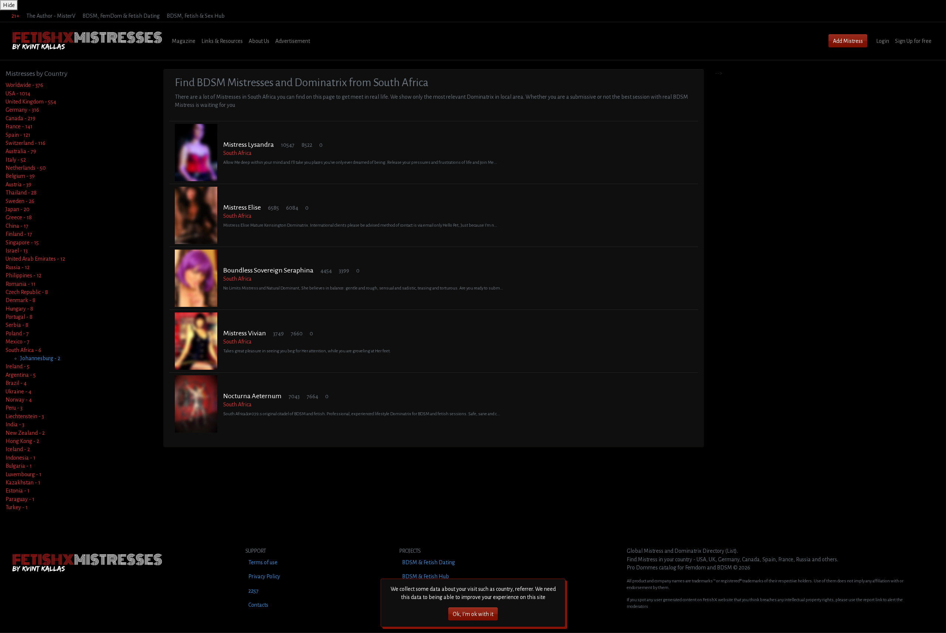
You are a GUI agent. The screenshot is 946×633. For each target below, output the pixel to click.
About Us (259, 41)
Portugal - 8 (19, 317)
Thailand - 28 (21, 193)
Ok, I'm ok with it (473, 614)
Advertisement (292, 41)
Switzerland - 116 (25, 143)
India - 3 (15, 424)
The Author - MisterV (50, 16)
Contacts (258, 605)
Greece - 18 (19, 217)
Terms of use (263, 562)
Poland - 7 (17, 333)
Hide (9, 5)
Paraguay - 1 (20, 499)
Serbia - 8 (17, 325)
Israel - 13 (17, 251)
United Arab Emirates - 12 (35, 259)
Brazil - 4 (16, 383)
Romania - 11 (20, 284)
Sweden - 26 (20, 201)
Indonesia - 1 (20, 458)
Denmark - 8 (20, 300)
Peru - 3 (14, 408)
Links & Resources (222, 41)
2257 (253, 591)
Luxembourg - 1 (23, 474)
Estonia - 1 (18, 491)
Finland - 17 (19, 234)
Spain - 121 (18, 135)
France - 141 (19, 126)
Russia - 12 (18, 267)
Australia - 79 (21, 151)
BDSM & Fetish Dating (428, 562)
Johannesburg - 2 (40, 358)
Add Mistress (848, 41)
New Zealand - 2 (25, 433)
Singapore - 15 (22, 243)
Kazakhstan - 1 (23, 482)
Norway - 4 (19, 400)
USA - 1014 (18, 94)
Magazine (183, 41)
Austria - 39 (18, 184)
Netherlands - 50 (26, 168)
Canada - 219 (20, 118)
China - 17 (17, 226)
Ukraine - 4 (18, 392)
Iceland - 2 (18, 449)
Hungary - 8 (19, 309)
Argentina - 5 (21, 375)
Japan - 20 (18, 209)
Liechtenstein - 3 (25, 416)
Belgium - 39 (20, 176)
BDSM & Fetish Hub (425, 576)
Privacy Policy (264, 576)
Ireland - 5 (18, 366)
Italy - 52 (16, 160)
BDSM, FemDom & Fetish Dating (121, 16)
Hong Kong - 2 (22, 441)
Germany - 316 (22, 110)
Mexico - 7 (18, 342)
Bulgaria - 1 (19, 466)
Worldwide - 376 (24, 85)
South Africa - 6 (23, 350)
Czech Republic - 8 (27, 292)
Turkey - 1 (17, 507)
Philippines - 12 (23, 275)
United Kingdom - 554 (31, 102)
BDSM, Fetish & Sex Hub (196, 16)
